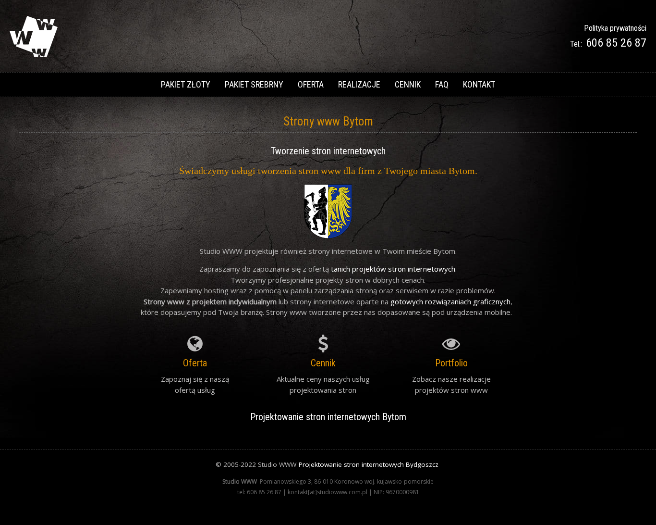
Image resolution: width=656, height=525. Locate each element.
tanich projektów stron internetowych (393, 269)
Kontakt (479, 84)
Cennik (408, 84)
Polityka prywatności (615, 28)
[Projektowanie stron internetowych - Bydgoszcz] (34, 54)
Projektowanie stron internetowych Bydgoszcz (368, 464)
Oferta (311, 84)
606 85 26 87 (616, 43)
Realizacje (359, 84)
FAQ (442, 84)
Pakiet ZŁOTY (185, 84)
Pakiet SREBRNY (254, 84)
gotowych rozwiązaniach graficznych (450, 301)
